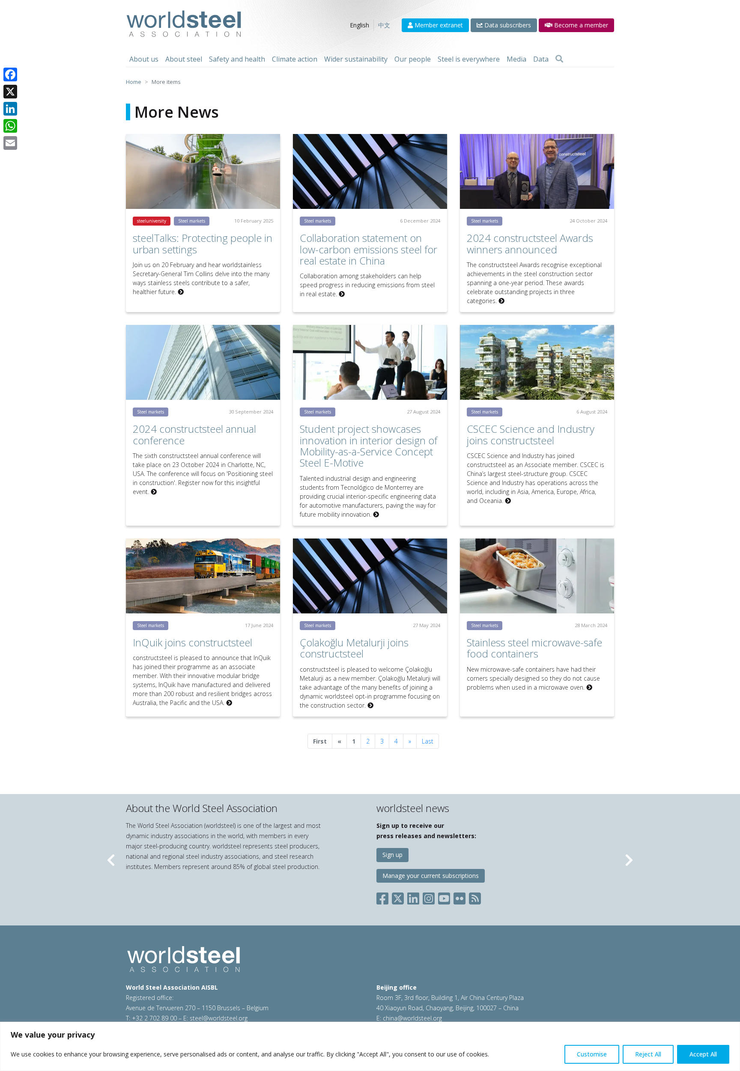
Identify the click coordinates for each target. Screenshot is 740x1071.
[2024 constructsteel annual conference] (203, 362)
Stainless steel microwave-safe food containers (534, 647)
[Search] (559, 59)
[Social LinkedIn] (413, 897)
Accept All (703, 1054)
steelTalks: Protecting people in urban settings (202, 243)
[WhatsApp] (10, 125)
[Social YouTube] (444, 897)
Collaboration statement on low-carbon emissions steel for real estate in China (368, 249)
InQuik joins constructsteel (192, 642)
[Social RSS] (475, 897)
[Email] (10, 143)
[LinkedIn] (10, 108)
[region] (370, 1046)
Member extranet (438, 25)
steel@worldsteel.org (219, 1018)
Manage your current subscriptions (430, 876)
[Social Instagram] (429, 897)
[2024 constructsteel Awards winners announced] (537, 171)
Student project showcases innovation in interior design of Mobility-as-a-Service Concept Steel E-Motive (368, 446)
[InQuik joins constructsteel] (203, 575)
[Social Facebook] (384, 897)
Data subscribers (507, 25)
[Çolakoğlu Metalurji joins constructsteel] (370, 575)
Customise (592, 1054)
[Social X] (398, 897)
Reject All (648, 1054)
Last (427, 741)
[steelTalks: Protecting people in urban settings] (203, 171)
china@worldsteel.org (412, 1018)
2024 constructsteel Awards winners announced (530, 243)
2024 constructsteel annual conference (194, 434)
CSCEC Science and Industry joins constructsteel (530, 434)
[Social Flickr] (459, 897)
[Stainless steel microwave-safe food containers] (537, 575)
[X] (10, 91)
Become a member (580, 25)
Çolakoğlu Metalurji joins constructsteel (354, 647)
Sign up (392, 855)
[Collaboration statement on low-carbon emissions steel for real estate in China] (370, 171)
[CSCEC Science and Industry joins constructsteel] (537, 362)
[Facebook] (10, 74)
